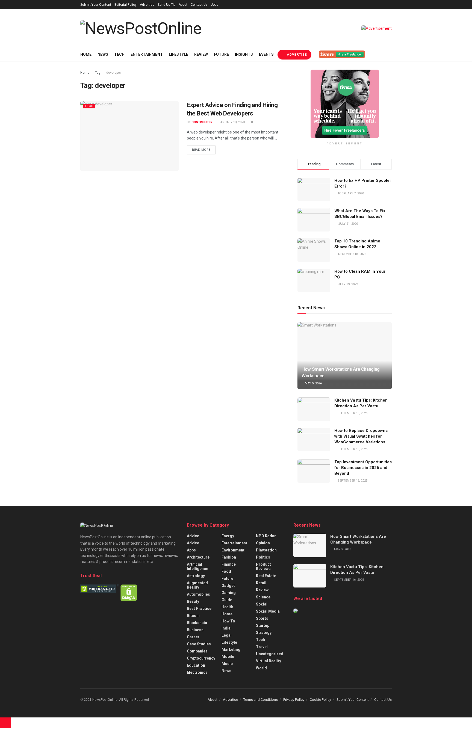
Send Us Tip (166, 5)
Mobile (228, 656)
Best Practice (199, 608)
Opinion (263, 543)
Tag (98, 73)
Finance (229, 564)
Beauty (193, 601)
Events (266, 54)
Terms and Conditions (260, 700)
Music (227, 663)
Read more (201, 150)
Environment (233, 550)
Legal (227, 635)
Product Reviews (263, 566)
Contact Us (199, 5)
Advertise (147, 5)
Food (226, 571)
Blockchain (197, 623)
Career (193, 637)
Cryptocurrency (201, 658)
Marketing (231, 649)
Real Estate (266, 576)
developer (113, 73)
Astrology (196, 576)
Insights (244, 54)
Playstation (266, 550)
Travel (262, 647)
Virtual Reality (268, 661)
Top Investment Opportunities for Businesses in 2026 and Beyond (363, 467)
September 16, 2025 (352, 413)
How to (228, 621)
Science (263, 597)
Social (261, 604)
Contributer (201, 122)
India (226, 628)
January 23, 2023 (231, 122)
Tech (119, 54)
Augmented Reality (197, 585)
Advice (193, 536)
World (261, 668)
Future (221, 54)
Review (201, 54)
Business (195, 630)
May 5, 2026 (313, 383)
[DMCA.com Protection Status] (128, 592)
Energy (228, 536)
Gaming (229, 592)
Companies (197, 651)
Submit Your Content (95, 5)
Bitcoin (193, 615)
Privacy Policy (293, 700)
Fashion (229, 557)
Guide (227, 600)
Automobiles (198, 594)
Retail (261, 583)
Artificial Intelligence (197, 566)
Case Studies (199, 644)
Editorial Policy (125, 5)
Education (196, 665)
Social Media (268, 611)
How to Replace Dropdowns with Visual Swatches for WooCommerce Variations (361, 436)
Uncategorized (269, 654)
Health (227, 607)
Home (86, 54)
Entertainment (147, 54)
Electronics (197, 672)
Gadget (228, 585)
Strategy (264, 632)
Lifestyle (178, 54)
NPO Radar (266, 536)
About (183, 5)
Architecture (198, 557)
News (103, 54)
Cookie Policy (320, 700)
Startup (262, 625)
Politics (263, 557)
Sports (262, 618)
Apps (191, 550)
